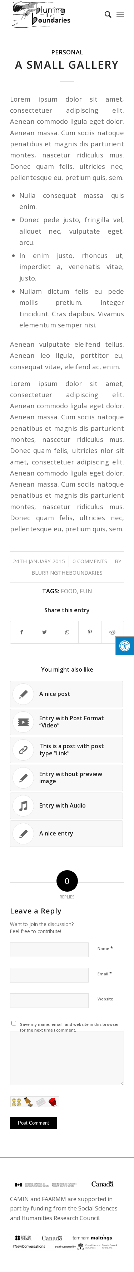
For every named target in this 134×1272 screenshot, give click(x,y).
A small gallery (67, 64)
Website (105, 998)
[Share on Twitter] (44, 632)
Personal (67, 52)
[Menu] (120, 14)
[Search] (104, 14)
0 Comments (90, 561)
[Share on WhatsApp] (67, 632)
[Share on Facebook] (21, 632)
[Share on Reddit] (112, 632)
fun (86, 591)
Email (105, 973)
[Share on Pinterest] (90, 632)
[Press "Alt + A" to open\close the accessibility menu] (124, 645)
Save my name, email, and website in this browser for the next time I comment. (69, 1027)
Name (105, 948)
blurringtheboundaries (67, 572)
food (69, 591)
